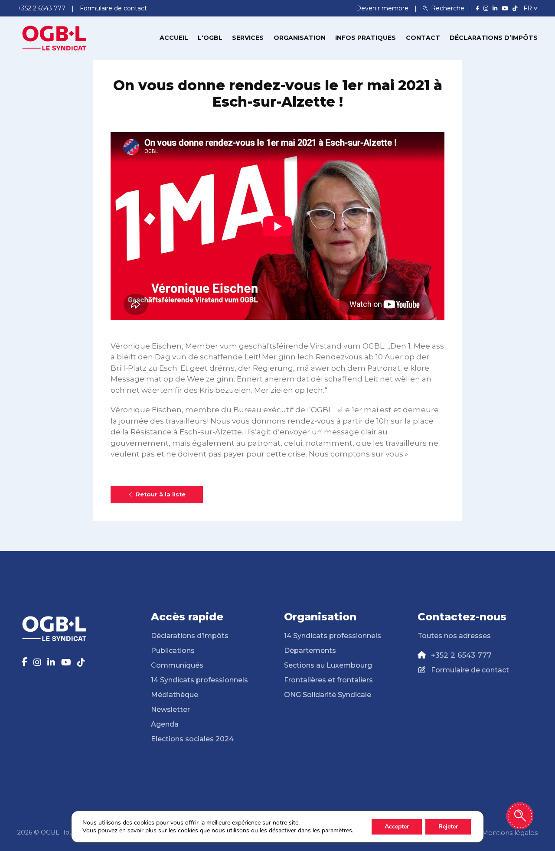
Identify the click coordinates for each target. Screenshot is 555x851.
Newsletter (170, 709)
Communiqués (177, 665)
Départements (310, 650)
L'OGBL (210, 38)
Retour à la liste (161, 494)
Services (248, 38)
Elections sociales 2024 (192, 739)
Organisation (300, 38)
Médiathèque (174, 695)
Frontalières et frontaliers (328, 680)
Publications (173, 650)
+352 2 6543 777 (461, 655)
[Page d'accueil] (54, 37)
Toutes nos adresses (454, 636)
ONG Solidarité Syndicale (327, 695)
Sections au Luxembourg (328, 665)
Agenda (165, 724)
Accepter (397, 826)
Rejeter (448, 826)
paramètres (337, 831)
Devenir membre (383, 8)
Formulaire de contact (470, 670)
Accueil (174, 38)
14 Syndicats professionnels (199, 680)
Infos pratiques (365, 38)
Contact (423, 38)
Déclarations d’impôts (494, 38)
